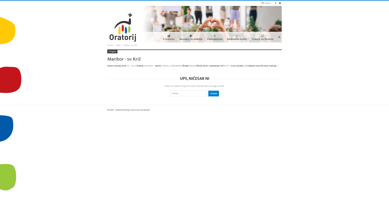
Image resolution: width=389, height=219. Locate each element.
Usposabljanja (214, 39)
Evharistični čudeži (237, 39)
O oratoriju (168, 39)
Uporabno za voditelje (191, 39)
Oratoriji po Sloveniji (262, 39)
